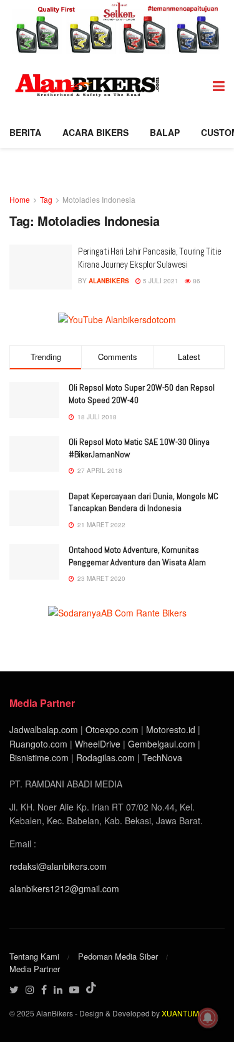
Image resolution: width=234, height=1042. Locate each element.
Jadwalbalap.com (43, 729)
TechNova (162, 757)
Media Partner (34, 969)
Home (19, 199)
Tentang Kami (34, 956)
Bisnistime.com (39, 757)
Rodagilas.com (105, 757)
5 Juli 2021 (159, 280)
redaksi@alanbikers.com (58, 866)
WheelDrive (97, 744)
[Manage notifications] (208, 1018)
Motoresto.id (170, 729)
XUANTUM (180, 1013)
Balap (165, 132)
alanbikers (109, 280)
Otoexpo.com (112, 729)
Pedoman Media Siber (118, 956)
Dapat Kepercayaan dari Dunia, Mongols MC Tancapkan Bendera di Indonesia (143, 502)
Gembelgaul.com (163, 744)
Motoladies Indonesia (98, 199)
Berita (25, 132)
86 (195, 280)
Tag (46, 199)
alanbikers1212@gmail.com (64, 888)
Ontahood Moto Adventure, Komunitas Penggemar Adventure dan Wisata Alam (137, 556)
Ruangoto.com (38, 744)
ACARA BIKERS (95, 132)
